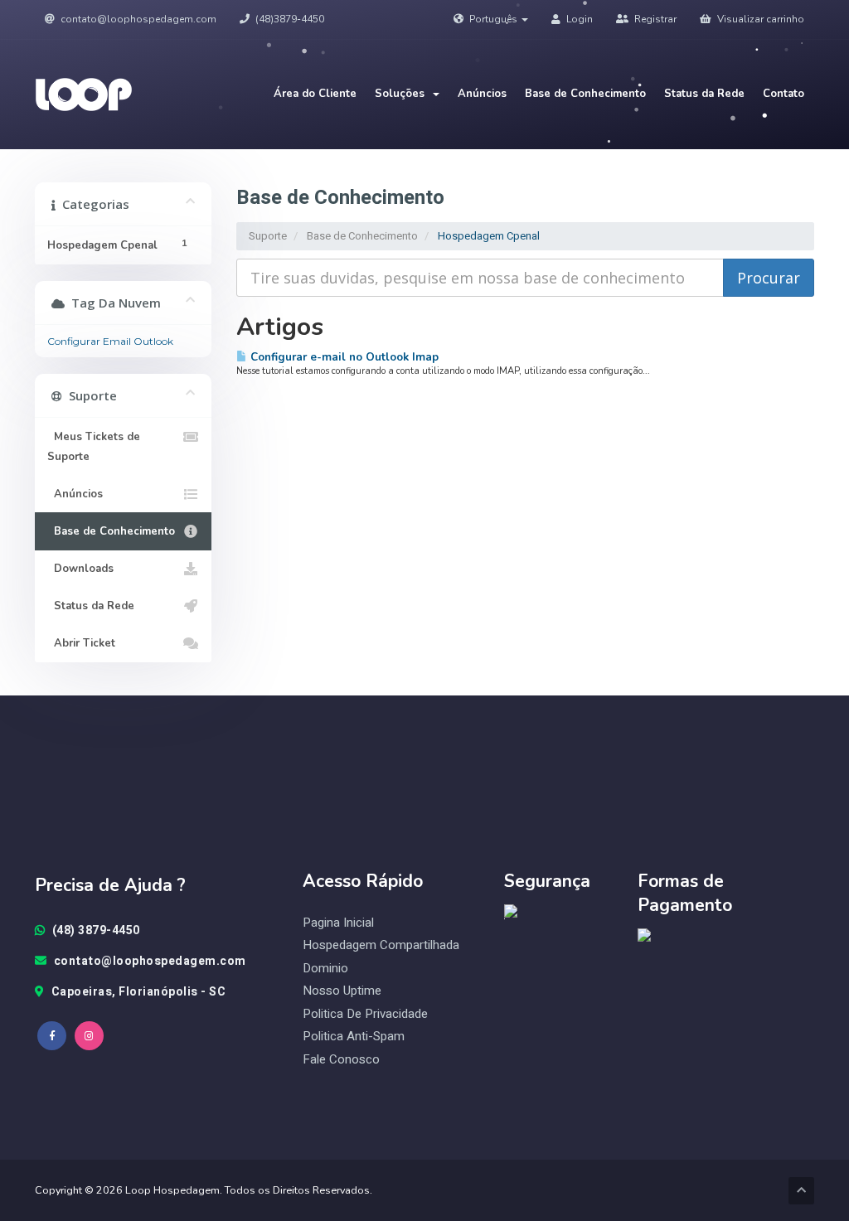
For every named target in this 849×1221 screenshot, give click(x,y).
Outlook (153, 341)
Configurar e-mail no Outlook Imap (343, 357)
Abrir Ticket (81, 643)
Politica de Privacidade (365, 1014)
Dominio (325, 968)
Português (493, 19)
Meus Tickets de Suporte (93, 446)
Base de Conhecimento (585, 93)
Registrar (654, 19)
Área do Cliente (315, 93)
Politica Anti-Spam (354, 1036)
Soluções (403, 93)
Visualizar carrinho (759, 19)
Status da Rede (704, 93)
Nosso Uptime (342, 991)
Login (578, 19)
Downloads (80, 568)
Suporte (268, 236)
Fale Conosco (341, 1059)
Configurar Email (89, 341)
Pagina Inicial (338, 923)
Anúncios (482, 93)
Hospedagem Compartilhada (381, 945)
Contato (783, 93)
